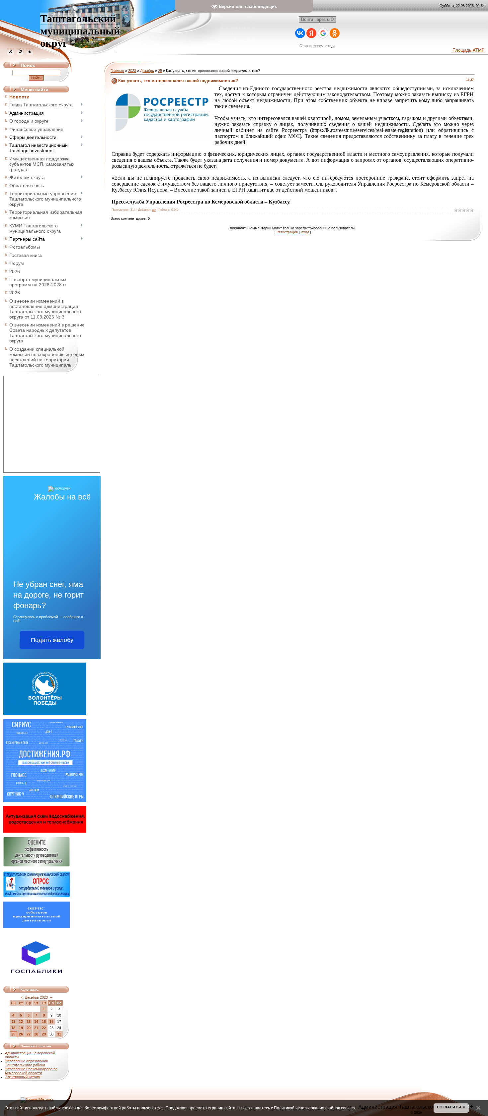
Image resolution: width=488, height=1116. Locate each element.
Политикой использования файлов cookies (314, 1108)
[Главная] (10, 53)
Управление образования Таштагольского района (26, 1063)
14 (36, 1022)
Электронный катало (22, 1077)
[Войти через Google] (323, 33)
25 (13, 1034)
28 (36, 1034)
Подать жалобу (52, 640)
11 (13, 1022)
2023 (132, 71)
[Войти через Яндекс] (311, 33)
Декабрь (147, 71)
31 (59, 1034)
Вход (305, 232)
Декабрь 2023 (36, 997)
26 (21, 1034)
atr (154, 209)
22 (44, 1028)
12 (21, 1022)
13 (29, 1022)
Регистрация (287, 232)
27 (29, 1034)
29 (44, 1034)
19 (21, 1028)
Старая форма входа (317, 46)
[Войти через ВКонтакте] (300, 33)
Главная (117, 71)
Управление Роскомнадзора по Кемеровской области (31, 1071)
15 (44, 1022)
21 (36, 1028)
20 (29, 1028)
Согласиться (451, 1107)
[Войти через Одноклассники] (335, 33)
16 (51, 1022)
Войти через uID (317, 19)
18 (13, 1028)
